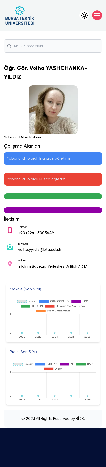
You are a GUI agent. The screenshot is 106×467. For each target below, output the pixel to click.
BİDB (79, 419)
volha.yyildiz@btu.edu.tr (40, 250)
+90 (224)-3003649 (36, 233)
